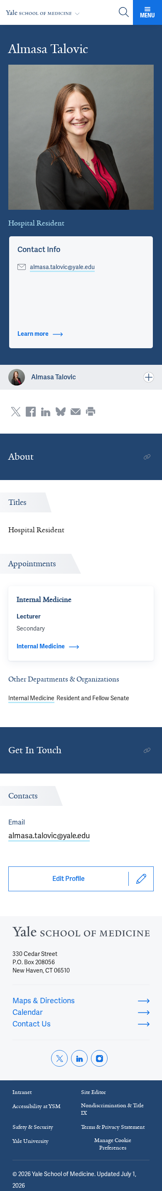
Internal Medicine (31, 698)
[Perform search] (124, 12)
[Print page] (91, 412)
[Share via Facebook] (31, 412)
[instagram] (99, 1058)
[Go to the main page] (44, 12)
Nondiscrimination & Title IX (112, 1109)
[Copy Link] (147, 456)
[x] (59, 1058)
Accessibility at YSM (36, 1106)
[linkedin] (79, 1058)
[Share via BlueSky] (61, 412)
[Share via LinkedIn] (46, 412)
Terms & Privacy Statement (113, 1126)
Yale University (30, 1141)
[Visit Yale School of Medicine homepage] (81, 934)
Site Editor (93, 1092)
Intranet (22, 1092)
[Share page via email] (76, 412)
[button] (38, 250)
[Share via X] (16, 412)
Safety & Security (32, 1126)
